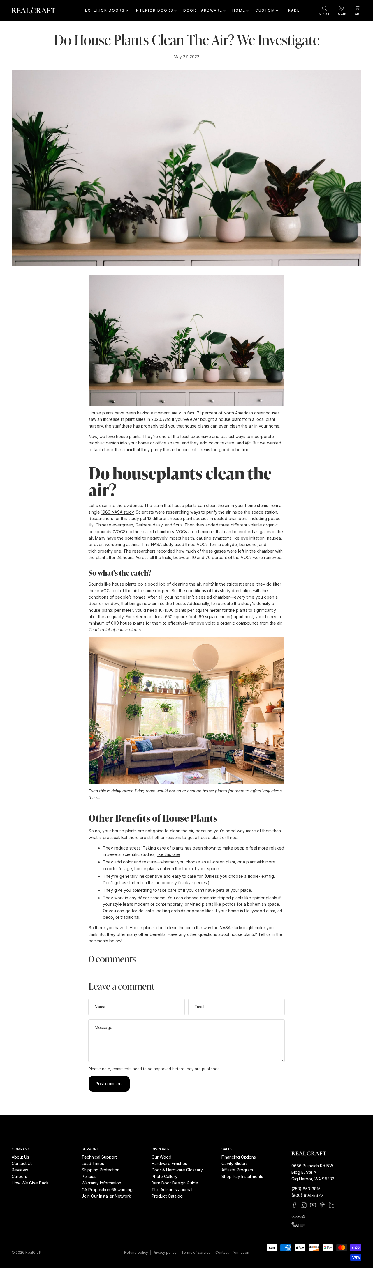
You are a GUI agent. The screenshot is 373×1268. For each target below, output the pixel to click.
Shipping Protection (100, 1170)
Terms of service (196, 1252)
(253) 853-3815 (306, 1188)
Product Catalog (167, 1195)
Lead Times (93, 1163)
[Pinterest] (322, 1205)
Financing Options (238, 1156)
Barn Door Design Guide (175, 1182)
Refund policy (136, 1252)
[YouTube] (313, 1205)
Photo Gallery (164, 1176)
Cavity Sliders (234, 1163)
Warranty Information (101, 1182)
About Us (20, 1156)
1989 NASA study (117, 512)
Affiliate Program (237, 1170)
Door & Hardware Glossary (177, 1170)
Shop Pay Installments (242, 1176)
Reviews (20, 1170)
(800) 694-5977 (307, 1195)
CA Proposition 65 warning (107, 1189)
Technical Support (99, 1156)
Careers (19, 1176)
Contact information (232, 1252)
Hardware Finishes (169, 1163)
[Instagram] (304, 1205)
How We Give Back (30, 1182)
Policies (89, 1176)
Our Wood (161, 1156)
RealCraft (33, 1252)
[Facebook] (294, 1205)
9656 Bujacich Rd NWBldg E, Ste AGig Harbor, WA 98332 (312, 1172)
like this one (168, 854)
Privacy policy (165, 1252)
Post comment (109, 1083)
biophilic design (104, 442)
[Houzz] (332, 1205)
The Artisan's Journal (172, 1189)
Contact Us (22, 1163)
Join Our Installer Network (106, 1195)
